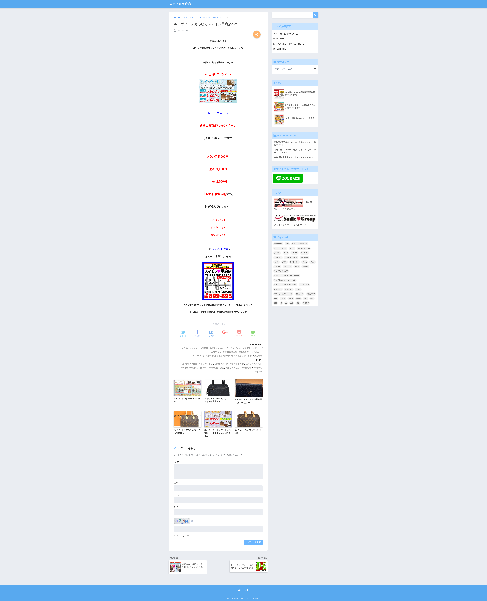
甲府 (259, 364)
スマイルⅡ (278, 257)
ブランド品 (287, 266)
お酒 (287, 244)
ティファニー (294, 262)
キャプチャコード (182, 535)
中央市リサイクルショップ (283, 294)
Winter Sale (278, 244)
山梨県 (186, 364)
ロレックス (278, 289)
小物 (226, 364)
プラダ (296, 266)
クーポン (277, 253)
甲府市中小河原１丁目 (192, 367)
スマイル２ (304, 257)
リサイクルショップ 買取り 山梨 (285, 285)
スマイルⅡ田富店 (291, 257)
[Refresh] (191, 520)
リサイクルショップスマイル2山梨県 (286, 275)
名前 (177, 483)
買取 (195, 364)
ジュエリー (304, 253)
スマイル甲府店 (180, 4)
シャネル (294, 253)
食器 (298, 303)
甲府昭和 (247, 367)
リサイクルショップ (281, 271)
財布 (218, 364)
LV (207, 367)
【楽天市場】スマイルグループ (293, 205)
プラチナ (305, 266)
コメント (178, 462)
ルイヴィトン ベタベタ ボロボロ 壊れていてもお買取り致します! (222, 356)
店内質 (290, 298)
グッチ (286, 253)
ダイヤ (284, 262)
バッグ (250, 364)
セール (276, 262)
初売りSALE (311, 294)
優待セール (299, 294)
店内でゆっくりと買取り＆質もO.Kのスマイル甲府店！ (236, 352)
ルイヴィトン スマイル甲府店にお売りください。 (203, 348)
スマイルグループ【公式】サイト (290, 225)
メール (178, 495)
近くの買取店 (233, 367)
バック (312, 262)
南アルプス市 (237, 364)
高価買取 (306, 303)
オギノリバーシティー (299, 244)
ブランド (277, 266)
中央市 (298, 289)
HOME (245, 590)
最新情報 (258, 356)
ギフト (292, 248)
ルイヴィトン (207, 364)
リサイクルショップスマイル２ (284, 280)
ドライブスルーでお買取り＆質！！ (244, 348)
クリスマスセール (304, 248)
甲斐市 (258, 367)
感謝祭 (298, 298)
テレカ (304, 262)
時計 (305, 298)
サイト (177, 507)
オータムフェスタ (280, 248)
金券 (291, 303)
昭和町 (259, 371)
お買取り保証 (218, 367)
